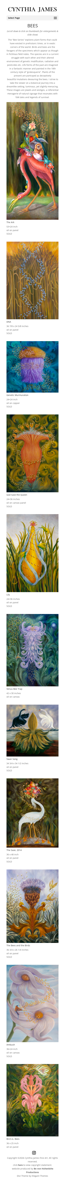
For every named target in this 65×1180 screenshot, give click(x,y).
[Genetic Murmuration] (32, 391)
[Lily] (32, 591)
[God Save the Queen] (32, 491)
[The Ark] (32, 218)
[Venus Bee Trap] (32, 685)
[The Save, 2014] (32, 846)
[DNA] (32, 318)
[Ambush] (32, 1041)
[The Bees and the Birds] (32, 942)
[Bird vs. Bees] (32, 1135)
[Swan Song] (32, 755)
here (20, 1165)
